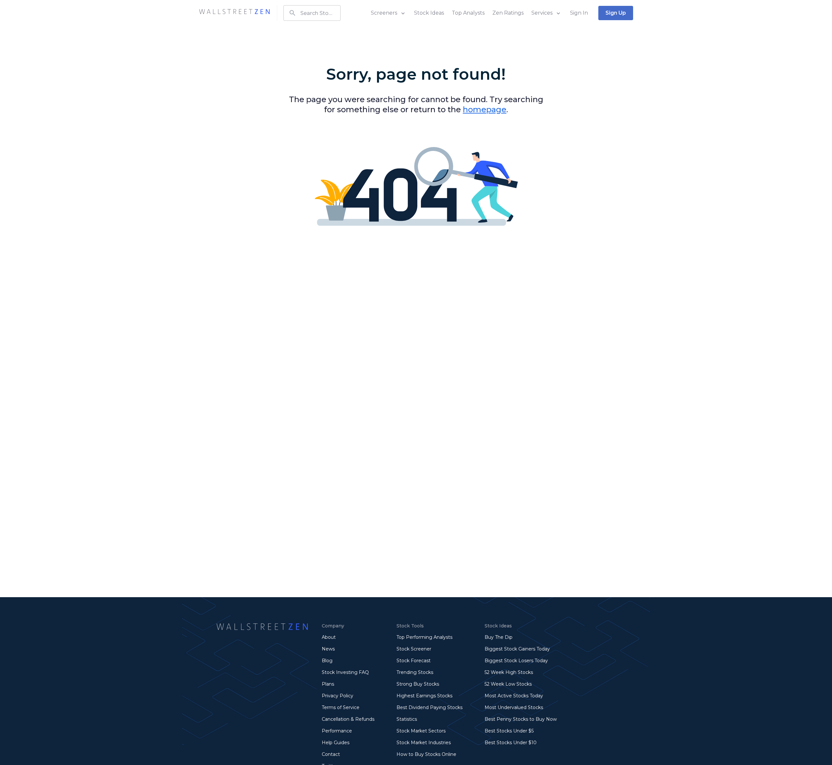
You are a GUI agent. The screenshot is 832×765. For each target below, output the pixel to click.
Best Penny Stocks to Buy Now (521, 719)
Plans (328, 684)
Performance (337, 731)
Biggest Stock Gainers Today (517, 649)
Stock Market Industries (423, 742)
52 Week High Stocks (509, 672)
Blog (327, 661)
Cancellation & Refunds (348, 719)
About (329, 637)
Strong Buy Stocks (417, 684)
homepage (484, 109)
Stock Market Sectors (421, 731)
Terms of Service (340, 707)
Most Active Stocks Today (514, 696)
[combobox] (312, 13)
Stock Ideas (429, 13)
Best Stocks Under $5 (509, 731)
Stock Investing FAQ (345, 672)
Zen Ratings (508, 13)
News (328, 649)
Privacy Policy (337, 696)
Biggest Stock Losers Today (516, 661)
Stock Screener (413, 649)
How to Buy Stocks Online (426, 754)
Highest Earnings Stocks (424, 696)
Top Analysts (468, 13)
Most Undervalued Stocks (514, 707)
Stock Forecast (413, 661)
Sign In (579, 13)
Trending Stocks (414, 672)
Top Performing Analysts (424, 637)
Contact (331, 754)
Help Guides (335, 742)
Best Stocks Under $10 (511, 742)
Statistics (406, 719)
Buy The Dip (499, 637)
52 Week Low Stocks (508, 684)
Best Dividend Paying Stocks (429, 707)
